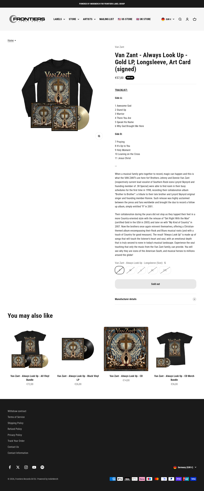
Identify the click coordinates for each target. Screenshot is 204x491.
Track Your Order (16, 440)
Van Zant (119, 46)
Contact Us (13, 446)
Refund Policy (15, 428)
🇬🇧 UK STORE (143, 19)
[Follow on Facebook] (10, 467)
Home (11, 40)
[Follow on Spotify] (42, 467)
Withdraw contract (17, 411)
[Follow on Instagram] (26, 467)
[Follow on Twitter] (18, 467)
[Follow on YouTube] (34, 467)
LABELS (58, 19)
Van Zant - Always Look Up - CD (126, 376)
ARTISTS (87, 19)
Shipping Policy (15, 423)
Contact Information (18, 452)
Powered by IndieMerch (47, 479)
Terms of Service (16, 417)
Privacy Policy (15, 434)
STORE (72, 19)
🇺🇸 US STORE (125, 19)
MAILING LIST (106, 19)
